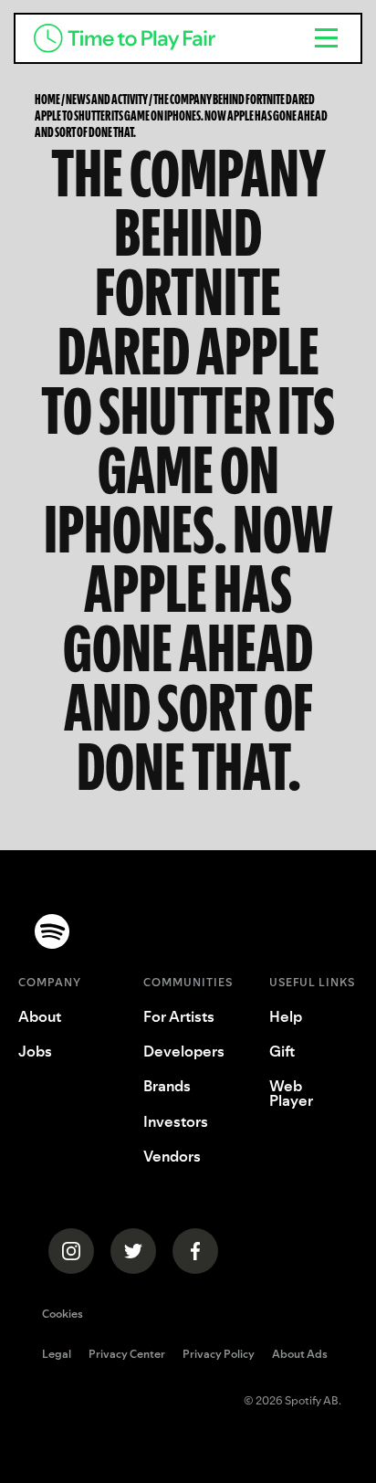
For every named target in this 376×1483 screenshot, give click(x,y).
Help (285, 1016)
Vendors (172, 1156)
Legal (56, 1355)
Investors (175, 1121)
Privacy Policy (219, 1355)
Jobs (35, 1051)
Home (47, 99)
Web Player (291, 1093)
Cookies (62, 1313)
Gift (282, 1051)
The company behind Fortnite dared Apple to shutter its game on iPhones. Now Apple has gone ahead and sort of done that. (181, 115)
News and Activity (107, 99)
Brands (167, 1086)
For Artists (178, 1016)
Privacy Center (127, 1355)
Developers (184, 1051)
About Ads (300, 1355)
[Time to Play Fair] (154, 38)
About (39, 1016)
